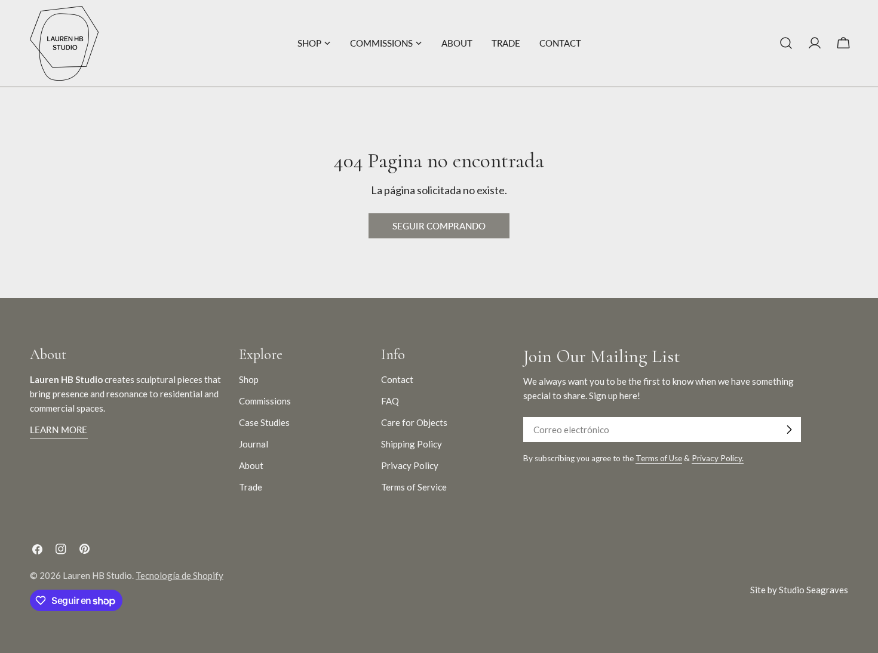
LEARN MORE (59, 429)
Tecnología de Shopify (179, 575)
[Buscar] (786, 43)
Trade (250, 487)
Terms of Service (414, 487)
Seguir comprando (439, 225)
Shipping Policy (411, 444)
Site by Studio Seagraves (799, 589)
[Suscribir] (789, 429)
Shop (249, 379)
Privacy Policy (409, 465)
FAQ (390, 401)
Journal (253, 444)
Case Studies (264, 422)
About (251, 465)
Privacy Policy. (718, 458)
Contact (397, 379)
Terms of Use (659, 458)
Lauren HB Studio (97, 575)
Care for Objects (414, 422)
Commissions (265, 401)
